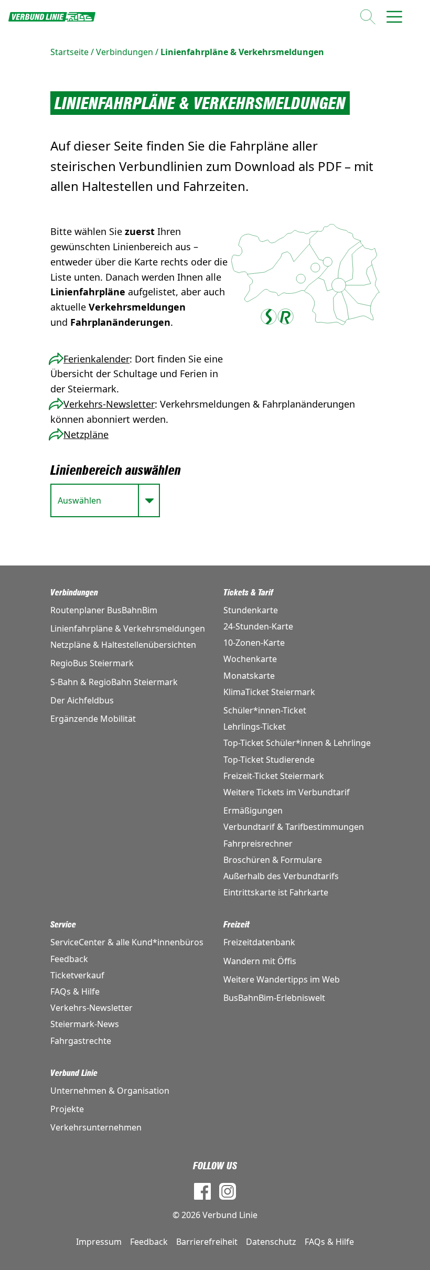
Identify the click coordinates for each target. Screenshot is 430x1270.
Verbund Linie (74, 1073)
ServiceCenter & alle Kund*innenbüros (126, 942)
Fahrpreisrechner (258, 843)
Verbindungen (124, 52)
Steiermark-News (84, 1024)
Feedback (69, 959)
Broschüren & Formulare (272, 860)
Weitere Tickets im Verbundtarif (286, 792)
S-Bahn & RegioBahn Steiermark (114, 682)
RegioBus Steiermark (92, 663)
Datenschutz (271, 1241)
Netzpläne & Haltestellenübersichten (123, 644)
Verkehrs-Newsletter (109, 404)
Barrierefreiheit (207, 1241)
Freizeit (236, 925)
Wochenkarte (250, 659)
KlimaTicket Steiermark (269, 692)
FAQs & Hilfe (75, 991)
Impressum (99, 1241)
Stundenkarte (250, 610)
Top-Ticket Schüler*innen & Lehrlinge (297, 743)
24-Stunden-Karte (258, 626)
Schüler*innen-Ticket (264, 710)
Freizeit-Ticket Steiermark (273, 776)
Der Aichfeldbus (82, 700)
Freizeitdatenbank (259, 942)
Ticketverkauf (77, 975)
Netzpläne (86, 434)
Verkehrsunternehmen (96, 1127)
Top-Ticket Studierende (269, 759)
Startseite (69, 52)
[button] (328, 262)
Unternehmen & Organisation (109, 1090)
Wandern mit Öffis (259, 961)
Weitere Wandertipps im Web (281, 979)
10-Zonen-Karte (254, 642)
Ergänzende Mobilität (93, 718)
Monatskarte (249, 675)
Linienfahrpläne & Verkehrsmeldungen (242, 52)
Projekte (67, 1109)
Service (63, 925)
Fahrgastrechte (80, 1041)
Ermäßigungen (253, 810)
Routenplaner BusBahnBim (103, 610)
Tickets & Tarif (248, 592)
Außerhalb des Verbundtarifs (281, 876)
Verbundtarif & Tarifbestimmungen (293, 827)
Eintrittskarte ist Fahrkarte (275, 892)
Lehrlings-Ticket (254, 726)
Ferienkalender (96, 359)
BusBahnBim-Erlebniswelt (274, 998)
